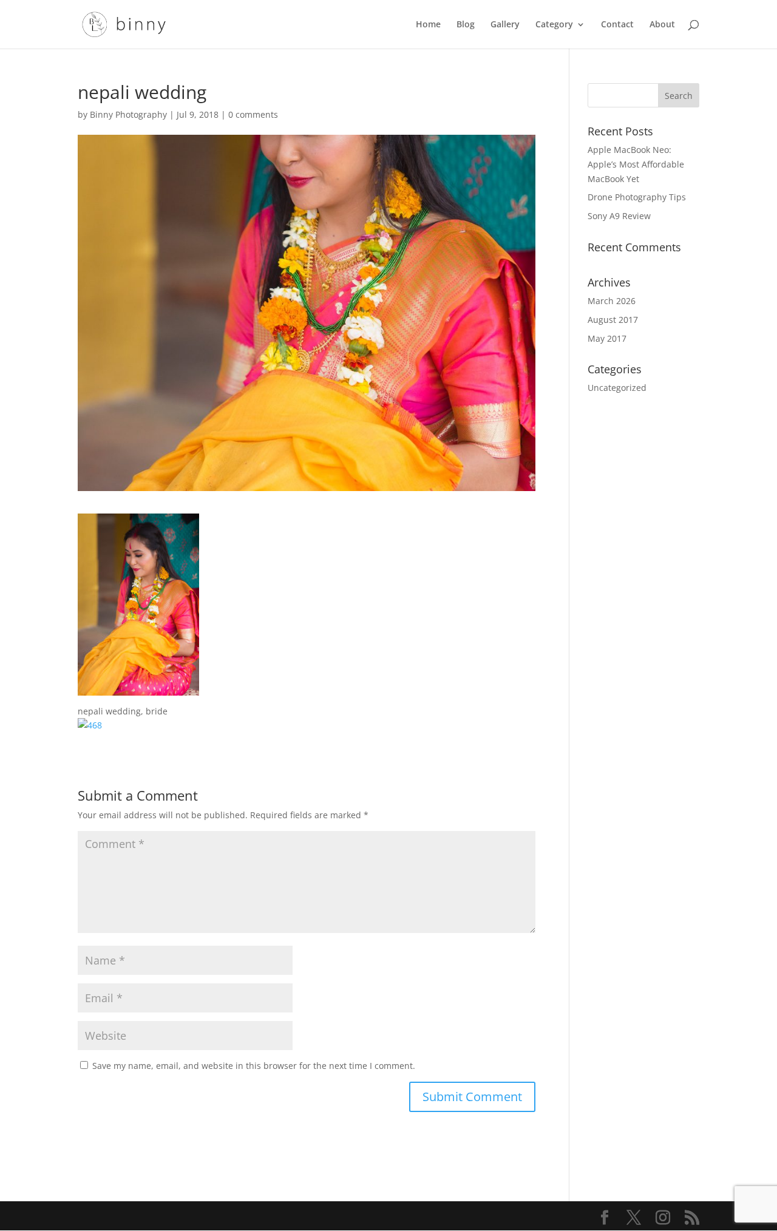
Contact (617, 25)
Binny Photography (128, 114)
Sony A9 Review (619, 216)
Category (554, 25)
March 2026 (612, 301)
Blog (465, 25)
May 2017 (607, 338)
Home (428, 25)
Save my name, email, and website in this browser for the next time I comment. (253, 1065)
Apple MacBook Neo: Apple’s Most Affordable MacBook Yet (636, 164)
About (662, 25)
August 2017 (613, 319)
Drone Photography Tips (637, 197)
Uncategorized (617, 387)
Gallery (505, 25)
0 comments (253, 114)
